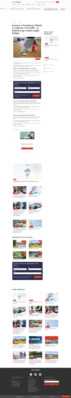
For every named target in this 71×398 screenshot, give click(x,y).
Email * (29, 86)
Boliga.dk (16, 130)
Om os (13, 379)
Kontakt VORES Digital (16, 384)
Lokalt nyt (34, 4)
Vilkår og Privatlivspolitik (16, 382)
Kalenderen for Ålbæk (31, 382)
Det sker (28, 4)
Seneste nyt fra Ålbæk (31, 379)
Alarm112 (14, 4)
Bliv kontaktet (36, 95)
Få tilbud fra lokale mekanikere (33, 390)
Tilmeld (57, 2)
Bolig (19, 4)
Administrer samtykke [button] (16, 385)
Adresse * (16, 90)
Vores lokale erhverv (31, 381)
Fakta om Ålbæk (31, 384)
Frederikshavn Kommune (32, 387)
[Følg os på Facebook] (31, 374)
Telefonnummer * (17, 86)
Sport (39, 4)
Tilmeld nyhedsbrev (65, 396)
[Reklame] (27, 135)
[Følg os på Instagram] (35, 374)
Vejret (43, 4)
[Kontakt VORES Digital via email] (40, 374)
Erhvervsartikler (31, 385)
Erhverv (23, 4)
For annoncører (14, 381)
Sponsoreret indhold (31, 391)
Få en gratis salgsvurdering (32, 388)
